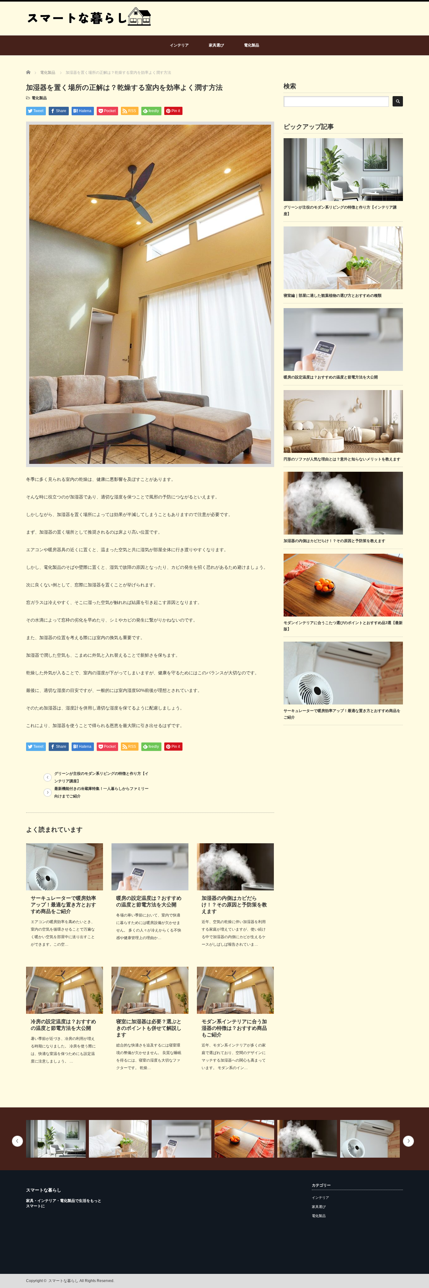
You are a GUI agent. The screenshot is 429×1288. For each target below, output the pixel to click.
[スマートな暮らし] (89, 32)
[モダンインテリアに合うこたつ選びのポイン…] (184, 1139)
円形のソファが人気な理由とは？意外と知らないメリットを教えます (342, 459)
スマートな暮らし (43, 1190)
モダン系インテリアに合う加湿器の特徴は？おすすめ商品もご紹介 (234, 1028)
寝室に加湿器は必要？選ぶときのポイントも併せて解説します (149, 1028)
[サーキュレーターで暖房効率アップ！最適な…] (309, 1139)
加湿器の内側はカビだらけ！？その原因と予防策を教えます (234, 904)
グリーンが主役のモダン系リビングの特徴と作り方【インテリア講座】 (101, 777)
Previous (17, 1141)
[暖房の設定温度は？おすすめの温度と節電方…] (121, 1139)
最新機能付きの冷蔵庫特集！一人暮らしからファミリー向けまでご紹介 (101, 792)
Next (408, 1141)
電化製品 (251, 45)
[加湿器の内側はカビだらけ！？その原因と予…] (247, 1139)
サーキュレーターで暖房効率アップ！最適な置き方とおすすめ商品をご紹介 (63, 904)
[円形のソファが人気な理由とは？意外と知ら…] (372, 1139)
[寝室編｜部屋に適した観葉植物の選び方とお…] (58, 1139)
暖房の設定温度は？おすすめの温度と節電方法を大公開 (331, 377)
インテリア (179, 45)
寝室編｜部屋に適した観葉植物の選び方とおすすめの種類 (333, 295)
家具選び (216, 45)
